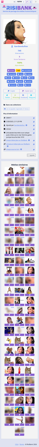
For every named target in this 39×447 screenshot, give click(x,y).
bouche (13, 85)
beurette (12, 74)
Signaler (32, 155)
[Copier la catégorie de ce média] (33, 129)
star (32, 78)
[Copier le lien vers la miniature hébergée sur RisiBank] (33, 144)
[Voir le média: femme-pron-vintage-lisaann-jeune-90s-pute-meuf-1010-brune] (19, 361)
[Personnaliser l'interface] (27, 1)
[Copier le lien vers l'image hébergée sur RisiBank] (33, 140)
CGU (16, 444)
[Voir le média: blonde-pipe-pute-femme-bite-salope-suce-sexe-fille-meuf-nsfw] (19, 181)
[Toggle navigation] (36, 1)
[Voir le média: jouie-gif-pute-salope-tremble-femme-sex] (19, 401)
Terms (22, 444)
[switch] (15, 2)
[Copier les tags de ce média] (33, 133)
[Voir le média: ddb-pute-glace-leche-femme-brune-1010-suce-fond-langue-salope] (29, 211)
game (20, 81)
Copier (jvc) (28, 91)
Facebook (24, 97)
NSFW (19, 2)
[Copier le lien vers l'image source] (33, 149)
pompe (29, 81)
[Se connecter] (30, 1)
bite (21, 85)
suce (21, 74)
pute (8, 78)
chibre (17, 78)
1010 (28, 85)
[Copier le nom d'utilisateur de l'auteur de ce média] (33, 125)
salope (29, 74)
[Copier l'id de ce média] (33, 118)
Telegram (32, 97)
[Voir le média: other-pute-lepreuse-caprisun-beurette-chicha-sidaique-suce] (19, 411)
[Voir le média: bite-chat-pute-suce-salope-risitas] (9, 361)
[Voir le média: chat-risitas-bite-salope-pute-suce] (19, 341)
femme (11, 81)
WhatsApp (16, 97)
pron (25, 78)
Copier (12, 91)
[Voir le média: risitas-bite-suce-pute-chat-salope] (29, 371)
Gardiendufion (21, 46)
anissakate (27, 70)
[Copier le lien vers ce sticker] (9, 175)
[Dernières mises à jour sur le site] (23, 1)
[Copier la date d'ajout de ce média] (33, 121)
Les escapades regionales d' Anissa (17, 109)
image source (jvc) (13, 149)
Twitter (7, 97)
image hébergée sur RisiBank (17, 140)
